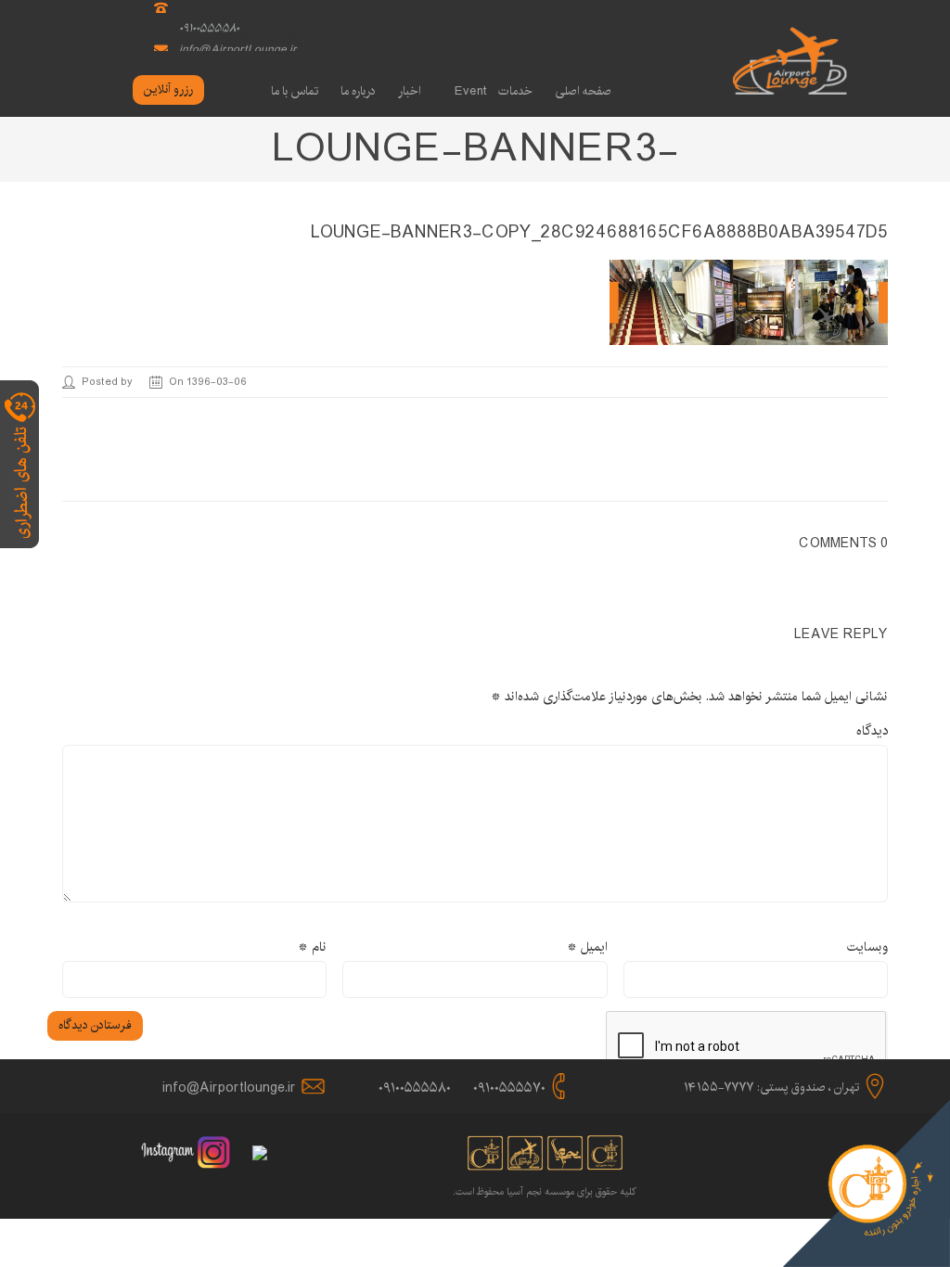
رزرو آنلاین (168, 89)
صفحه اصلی (583, 91)
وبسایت (867, 947)
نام (312, 947)
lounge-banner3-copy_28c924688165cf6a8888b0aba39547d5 (599, 233)
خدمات (515, 91)
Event (471, 91)
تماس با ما (294, 91)
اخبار (409, 91)
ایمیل (587, 947)
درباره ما (358, 91)
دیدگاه (872, 731)
